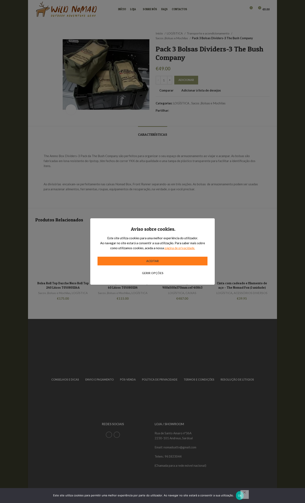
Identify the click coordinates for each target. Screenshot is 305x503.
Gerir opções (152, 273)
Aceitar (152, 261)
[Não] (244, 494)
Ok (240, 495)
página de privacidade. (180, 248)
